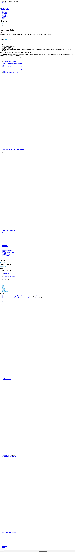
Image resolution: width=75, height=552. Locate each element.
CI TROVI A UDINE (4, 257)
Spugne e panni (8, 39)
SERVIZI (4, 14)
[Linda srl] (4, 9)
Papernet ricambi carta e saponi (8, 252)
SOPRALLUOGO (5, 16)
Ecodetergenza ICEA (6, 248)
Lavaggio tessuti (5, 249)
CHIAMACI (2, 260)
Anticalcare (4, 245)
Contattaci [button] (5, 36)
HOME (3, 11)
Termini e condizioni (6, 289)
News (3, 288)
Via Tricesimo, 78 (3, 258)
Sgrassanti (4, 253)
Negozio (4, 286)
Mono (3, 251)
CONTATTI (4, 17)
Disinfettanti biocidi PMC (7, 247)
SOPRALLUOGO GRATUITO (5, 264)
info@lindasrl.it (5, 240)
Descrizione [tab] (4, 41)
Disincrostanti (5, 246)
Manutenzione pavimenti (7, 250)
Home (3, 23)
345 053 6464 (5, 239)
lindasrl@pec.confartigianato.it (10, 276)
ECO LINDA (4, 13)
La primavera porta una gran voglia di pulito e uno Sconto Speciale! (15, 296)
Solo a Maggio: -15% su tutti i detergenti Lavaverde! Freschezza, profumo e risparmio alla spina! (21, 295)
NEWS (3, 18)
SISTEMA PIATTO (6, 254)
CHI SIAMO (4, 12)
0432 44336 (4, 2)
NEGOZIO (4, 15)
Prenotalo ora (3, 266)
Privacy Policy (5, 290)
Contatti (3, 287)
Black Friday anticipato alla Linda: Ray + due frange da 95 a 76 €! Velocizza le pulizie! (19, 297)
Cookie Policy (5, 291)
